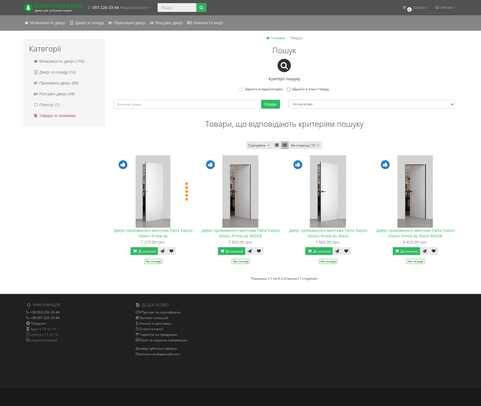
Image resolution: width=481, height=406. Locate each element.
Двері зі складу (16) (57, 72)
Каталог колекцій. (154, 317)
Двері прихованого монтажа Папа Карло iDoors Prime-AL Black (328, 233)
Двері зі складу (89, 22)
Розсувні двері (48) (56, 93)
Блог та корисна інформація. (164, 340)
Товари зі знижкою (57, 115)
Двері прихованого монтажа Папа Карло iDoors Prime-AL (153, 233)
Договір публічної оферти (156, 348)
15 (303, 145)
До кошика (147, 251)
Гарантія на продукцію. (158, 334)
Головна (277, 37)
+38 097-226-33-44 (44, 317)
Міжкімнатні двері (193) (61, 61)
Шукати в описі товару (310, 89)
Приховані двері (129, 22)
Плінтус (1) (48, 104)
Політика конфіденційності (158, 354)
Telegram (38, 323)
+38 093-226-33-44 (44, 312)
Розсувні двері (168, 22)
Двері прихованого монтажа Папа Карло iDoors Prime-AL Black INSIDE (415, 233)
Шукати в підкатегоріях (264, 89)
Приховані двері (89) (58, 83)
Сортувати (257, 145)
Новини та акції (207, 22)
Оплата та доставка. (154, 323)
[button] (415, 7)
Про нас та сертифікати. (161, 312)
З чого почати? (151, 329)
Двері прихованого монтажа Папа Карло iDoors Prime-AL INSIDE (241, 233)
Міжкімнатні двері (47, 22)
